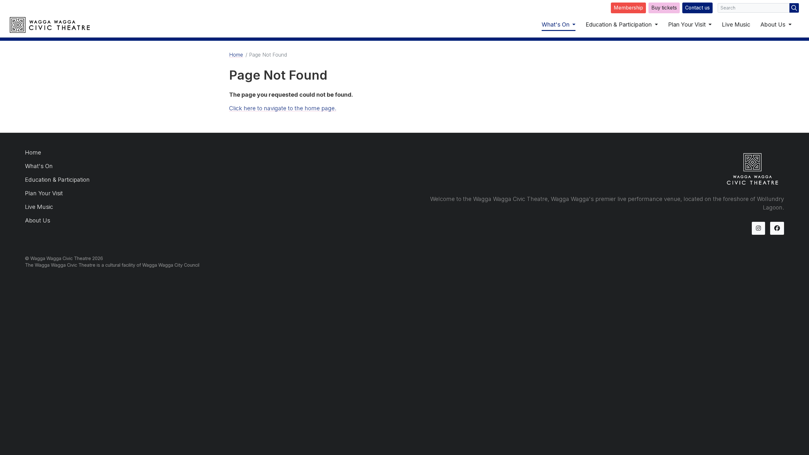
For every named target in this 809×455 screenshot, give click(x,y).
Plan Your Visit (687, 24)
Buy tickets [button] (664, 8)
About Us (773, 24)
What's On (556, 24)
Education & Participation (619, 24)
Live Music (736, 24)
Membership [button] (628, 8)
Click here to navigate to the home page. (282, 108)
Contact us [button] (697, 8)
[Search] (794, 8)
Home (236, 55)
